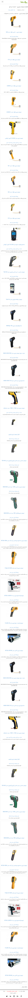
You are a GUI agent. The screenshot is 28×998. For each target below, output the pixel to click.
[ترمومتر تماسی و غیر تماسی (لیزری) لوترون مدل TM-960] (14, 448)
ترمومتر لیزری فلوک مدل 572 (14, 218)
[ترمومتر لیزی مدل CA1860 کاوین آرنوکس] (14, 128)
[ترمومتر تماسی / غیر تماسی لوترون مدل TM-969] (14, 261)
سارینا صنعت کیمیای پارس (14, 545)
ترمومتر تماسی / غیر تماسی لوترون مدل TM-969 (14, 272)
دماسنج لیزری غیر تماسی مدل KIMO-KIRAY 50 (14, 381)
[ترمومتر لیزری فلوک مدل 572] (14, 208)
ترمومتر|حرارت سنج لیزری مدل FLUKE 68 (14, 623)
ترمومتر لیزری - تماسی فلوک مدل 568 (14, 32)
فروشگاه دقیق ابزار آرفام (14, 36)
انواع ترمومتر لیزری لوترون (14, 434)
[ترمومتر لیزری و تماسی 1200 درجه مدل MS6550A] (14, 476)
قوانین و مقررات (13, 993)
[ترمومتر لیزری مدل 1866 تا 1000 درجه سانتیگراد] (14, 397)
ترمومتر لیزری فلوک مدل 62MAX (14, 86)
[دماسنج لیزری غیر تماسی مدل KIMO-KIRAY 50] (14, 370)
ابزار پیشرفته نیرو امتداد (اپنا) (14, 439)
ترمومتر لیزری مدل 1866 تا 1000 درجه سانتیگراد (14, 408)
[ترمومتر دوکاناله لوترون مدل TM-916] (14, 289)
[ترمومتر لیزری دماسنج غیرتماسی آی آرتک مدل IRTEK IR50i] (14, 530)
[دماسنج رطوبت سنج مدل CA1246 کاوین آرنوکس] (14, 234)
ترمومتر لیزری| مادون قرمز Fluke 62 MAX (14, 568)
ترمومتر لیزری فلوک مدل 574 (14, 60)
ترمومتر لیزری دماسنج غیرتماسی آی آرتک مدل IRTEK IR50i (14, 541)
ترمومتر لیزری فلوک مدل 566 (14, 192)
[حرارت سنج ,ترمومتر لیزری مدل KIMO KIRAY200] (14, 342)
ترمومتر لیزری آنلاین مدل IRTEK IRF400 (14, 650)
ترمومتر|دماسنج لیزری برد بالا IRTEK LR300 (14, 596)
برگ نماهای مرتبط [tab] (11, 10)
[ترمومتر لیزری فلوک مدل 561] (14, 155)
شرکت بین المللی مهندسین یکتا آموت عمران (14, 142)
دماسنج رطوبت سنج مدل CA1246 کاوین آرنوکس (14, 244)
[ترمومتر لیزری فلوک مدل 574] (14, 49)
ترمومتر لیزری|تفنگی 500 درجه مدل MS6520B (14, 513)
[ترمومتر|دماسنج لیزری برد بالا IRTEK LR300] (14, 585)
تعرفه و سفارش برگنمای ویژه (12, 991)
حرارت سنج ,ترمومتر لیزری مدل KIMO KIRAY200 (14, 353)
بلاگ (4, 991)
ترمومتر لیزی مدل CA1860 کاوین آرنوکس (14, 138)
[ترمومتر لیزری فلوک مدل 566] (14, 181)
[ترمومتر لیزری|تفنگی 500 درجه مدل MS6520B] (14, 502)
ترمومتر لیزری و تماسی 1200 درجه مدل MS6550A (14, 487)
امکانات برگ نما (22, 991)
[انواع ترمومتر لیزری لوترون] (14, 422)
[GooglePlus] (18, 996)
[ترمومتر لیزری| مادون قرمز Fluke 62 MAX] (14, 557)
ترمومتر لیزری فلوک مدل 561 (14, 166)
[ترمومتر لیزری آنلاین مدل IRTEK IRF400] (14, 638)
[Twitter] (7, 996)
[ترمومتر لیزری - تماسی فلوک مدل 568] (14, 21)
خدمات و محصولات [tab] (20, 10)
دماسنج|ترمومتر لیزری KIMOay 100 (14, 326)
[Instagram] (14, 996)
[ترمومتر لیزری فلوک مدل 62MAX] (14, 75)
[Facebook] (21, 996)
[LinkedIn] (10, 996)
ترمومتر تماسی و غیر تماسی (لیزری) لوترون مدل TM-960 (14, 461)
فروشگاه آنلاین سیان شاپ (14, 517)
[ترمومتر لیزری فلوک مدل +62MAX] (14, 101)
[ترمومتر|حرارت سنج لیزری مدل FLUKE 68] (14, 611)
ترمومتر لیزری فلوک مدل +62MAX (14, 112)
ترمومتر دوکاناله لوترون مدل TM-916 (14, 299)
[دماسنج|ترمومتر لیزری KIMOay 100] (14, 315)
